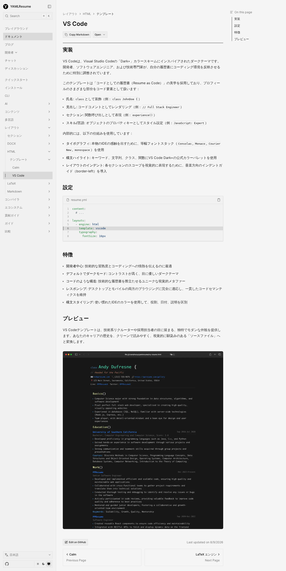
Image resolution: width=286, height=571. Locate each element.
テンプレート (18, 159)
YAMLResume (20, 6)
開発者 (9, 52)
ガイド (9, 223)
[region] (143, 222)
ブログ (9, 44)
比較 (8, 231)
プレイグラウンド (16, 28)
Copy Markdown (79, 34)
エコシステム (13, 207)
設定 (68, 187)
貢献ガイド (12, 215)
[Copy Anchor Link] (76, 49)
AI (6, 103)
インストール (13, 87)
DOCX (11, 143)
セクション (14, 135)
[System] (49, 564)
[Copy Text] (218, 199)
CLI (7, 95)
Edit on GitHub (77, 542)
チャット (11, 60)
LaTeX (11, 183)
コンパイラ (12, 199)
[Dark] (43, 564)
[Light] (38, 564)
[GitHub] (7, 564)
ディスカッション (16, 68)
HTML (11, 151)
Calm (15, 167)
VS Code (18, 175)
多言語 (9, 119)
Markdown (14, 191)
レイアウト (12, 127)
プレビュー (76, 318)
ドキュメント (13, 36)
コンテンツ (12, 111)
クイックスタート (16, 79)
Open (98, 34)
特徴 (68, 254)
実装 (68, 50)
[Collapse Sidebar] (49, 6)
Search (30, 16)
